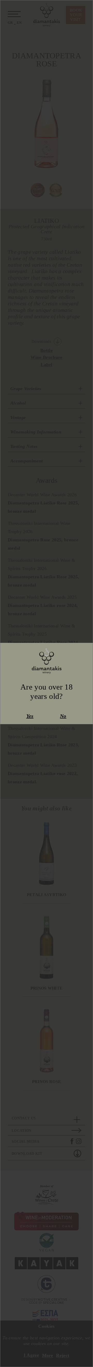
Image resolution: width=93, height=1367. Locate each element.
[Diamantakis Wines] (46, 661)
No (63, 716)
